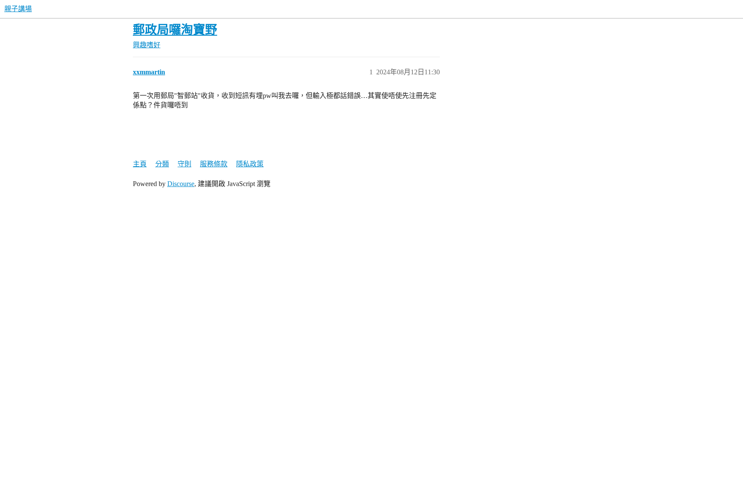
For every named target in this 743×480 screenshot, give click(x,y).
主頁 (140, 164)
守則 (184, 164)
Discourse (180, 183)
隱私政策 (250, 164)
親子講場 (18, 8)
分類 (162, 164)
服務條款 (213, 164)
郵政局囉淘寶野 (175, 30)
